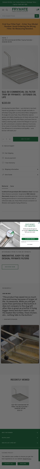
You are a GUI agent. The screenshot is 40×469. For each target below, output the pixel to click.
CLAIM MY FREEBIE (30, 238)
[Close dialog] (38, 223)
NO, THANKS (30, 244)
